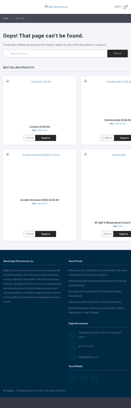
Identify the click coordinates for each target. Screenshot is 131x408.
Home (5, 18)
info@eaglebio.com (88, 357)
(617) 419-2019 (86, 346)
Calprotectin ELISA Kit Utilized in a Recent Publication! (95, 302)
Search (118, 53)
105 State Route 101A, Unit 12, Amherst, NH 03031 (99, 334)
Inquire (45, 138)
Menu (118, 6)
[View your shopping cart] (109, 402)
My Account (22, 402)
